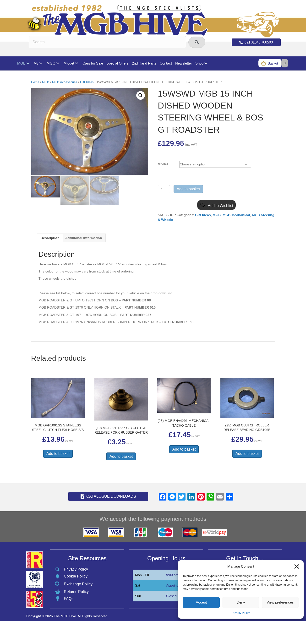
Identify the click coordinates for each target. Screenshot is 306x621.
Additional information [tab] (83, 238)
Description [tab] (50, 238)
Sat (137, 585)
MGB (45, 82)
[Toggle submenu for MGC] (57, 63)
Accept (201, 602)
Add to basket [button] (58, 454)
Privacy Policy (241, 613)
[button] (296, 566)
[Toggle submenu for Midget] (76, 63)
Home (35, 82)
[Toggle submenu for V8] (40, 63)
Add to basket (188, 189)
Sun (138, 596)
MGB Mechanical (236, 215)
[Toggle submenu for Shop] (205, 63)
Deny (241, 602)
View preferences (280, 602)
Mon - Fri (142, 575)
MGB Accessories (64, 82)
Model (163, 164)
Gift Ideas (87, 82)
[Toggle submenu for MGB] (27, 63)
